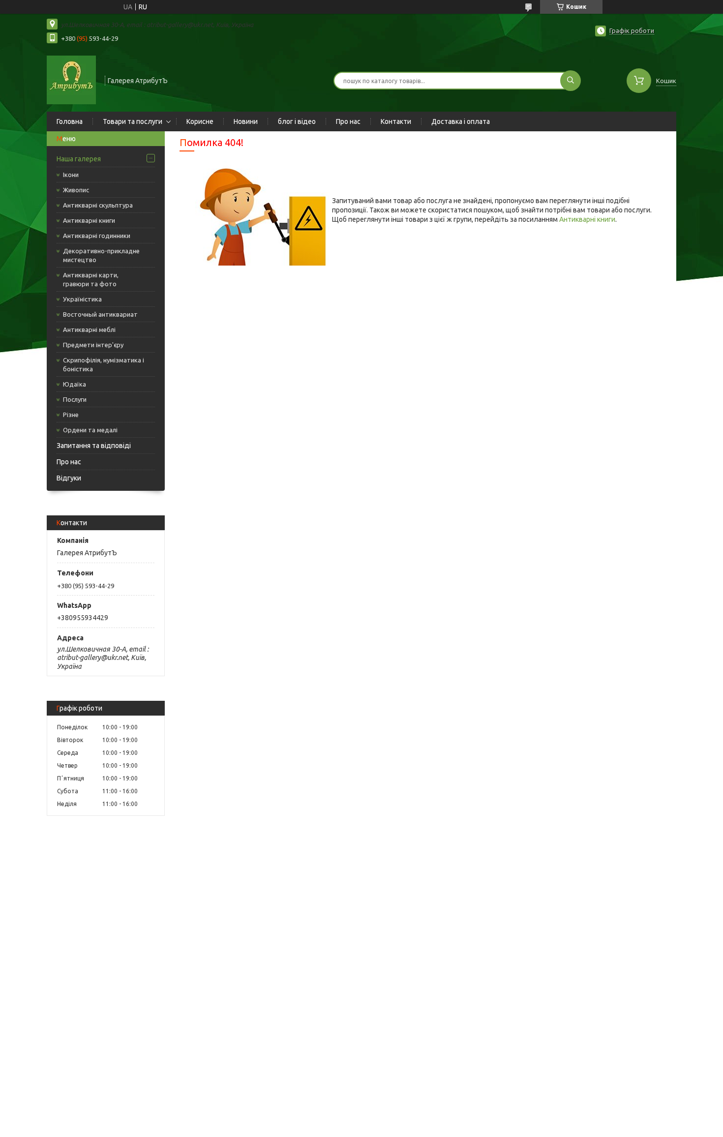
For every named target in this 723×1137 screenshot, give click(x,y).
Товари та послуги (132, 121)
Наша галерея (79, 159)
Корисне (199, 121)
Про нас (348, 121)
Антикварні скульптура (98, 205)
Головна (70, 121)
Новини (246, 121)
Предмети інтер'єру (93, 344)
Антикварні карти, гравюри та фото (91, 279)
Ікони (71, 174)
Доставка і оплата (460, 121)
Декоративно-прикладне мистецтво (101, 255)
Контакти (396, 121)
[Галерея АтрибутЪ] (71, 79)
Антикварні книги (89, 220)
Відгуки (69, 478)
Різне (71, 414)
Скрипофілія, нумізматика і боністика (103, 364)
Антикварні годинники (96, 235)
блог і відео (297, 121)
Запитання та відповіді (94, 445)
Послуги (75, 399)
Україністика (82, 299)
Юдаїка (74, 384)
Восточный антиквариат (100, 314)
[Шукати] (570, 80)
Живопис (76, 189)
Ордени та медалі (90, 429)
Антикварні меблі (89, 329)
